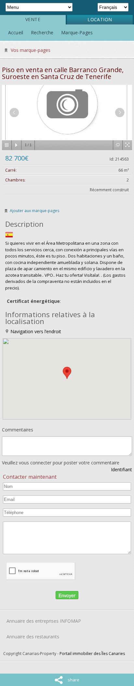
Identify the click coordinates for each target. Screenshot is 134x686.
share (73, 680)
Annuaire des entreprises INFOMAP (44, 621)
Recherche (42, 32)
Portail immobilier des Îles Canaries (92, 653)
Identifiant (121, 469)
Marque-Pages (77, 32)
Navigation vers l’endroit (35, 331)
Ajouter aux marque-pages (34, 210)
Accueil (15, 32)
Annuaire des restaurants (33, 636)
